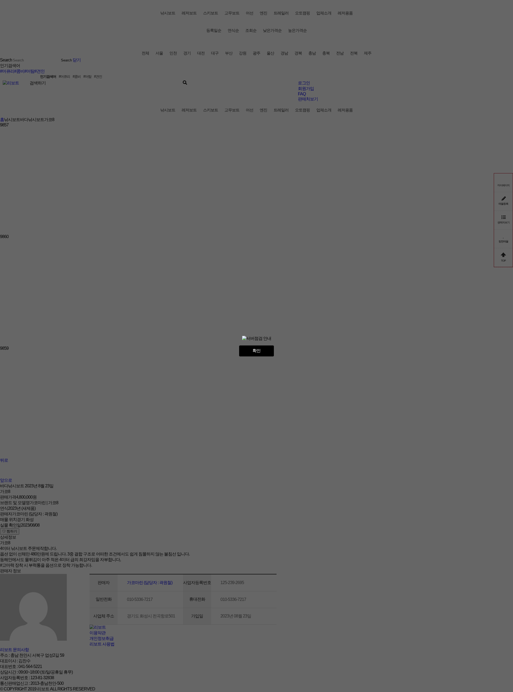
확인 (256, 350)
